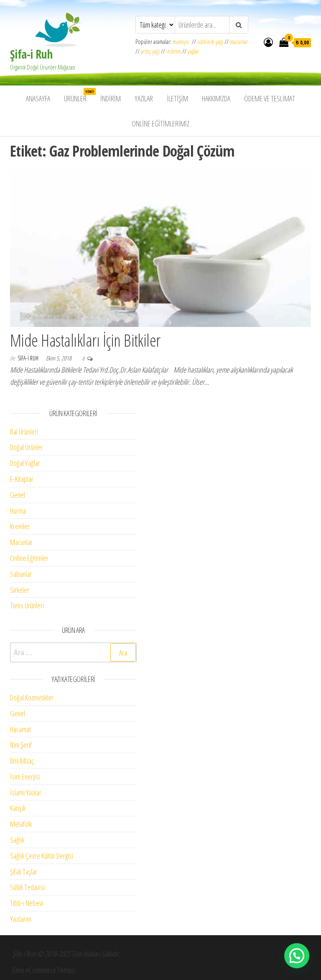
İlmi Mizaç (22, 761)
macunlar (239, 42)
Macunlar (21, 542)
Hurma (18, 511)
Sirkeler (19, 590)
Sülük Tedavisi (27, 887)
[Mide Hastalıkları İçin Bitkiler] (160, 247)
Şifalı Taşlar (23, 872)
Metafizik (21, 824)
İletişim (177, 98)
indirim (173, 51)
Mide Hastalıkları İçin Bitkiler (85, 340)
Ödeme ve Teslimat (269, 98)
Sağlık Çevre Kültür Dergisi (41, 856)
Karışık (17, 808)
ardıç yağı (150, 51)
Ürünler (78, 96)
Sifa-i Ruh (29, 358)
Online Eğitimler (29, 558)
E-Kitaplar (21, 479)
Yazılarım (20, 919)
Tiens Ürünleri (27, 605)
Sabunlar (21, 574)
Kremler (20, 526)
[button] (296, 955)
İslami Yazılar (25, 792)
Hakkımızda (216, 98)
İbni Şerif (21, 745)
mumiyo (182, 42)
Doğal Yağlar (25, 463)
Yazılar (144, 98)
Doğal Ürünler (26, 447)
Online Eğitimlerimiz (160, 123)
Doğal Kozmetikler (32, 697)
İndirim (110, 98)
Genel (17, 495)
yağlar (193, 51)
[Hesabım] (268, 42)
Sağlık (17, 840)
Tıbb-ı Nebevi (26, 903)
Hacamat (20, 729)
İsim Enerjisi (25, 777)
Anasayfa (38, 98)
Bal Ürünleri (24, 432)
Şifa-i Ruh (31, 54)
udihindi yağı (210, 42)
